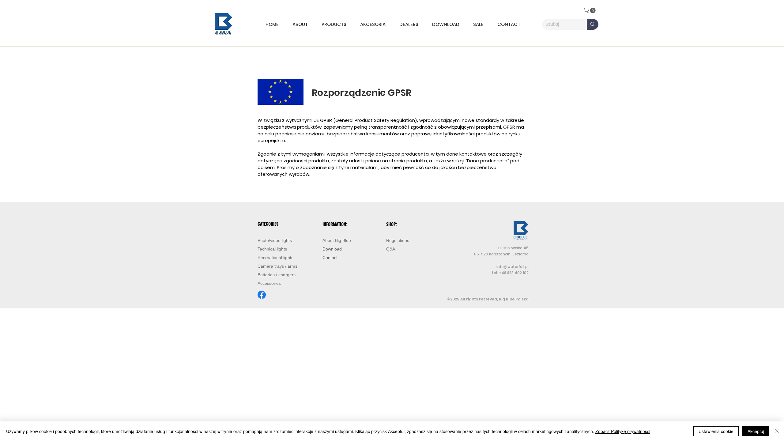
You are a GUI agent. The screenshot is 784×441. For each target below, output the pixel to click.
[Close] (776, 431)
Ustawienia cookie (716, 431)
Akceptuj (756, 431)
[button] (336, 24)
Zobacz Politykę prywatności (622, 431)
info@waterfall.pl (512, 266)
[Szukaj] (592, 24)
